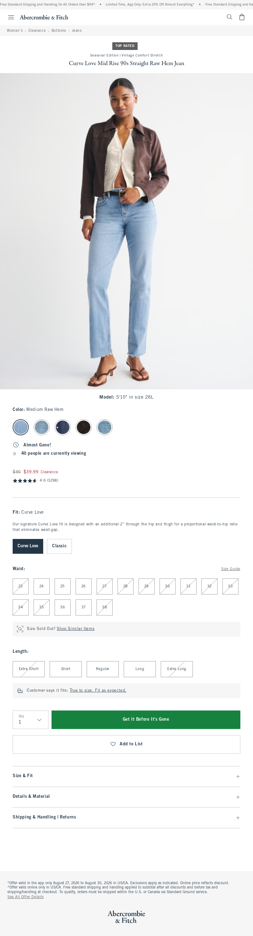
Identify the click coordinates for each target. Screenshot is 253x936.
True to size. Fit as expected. (98, 691)
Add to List (131, 744)
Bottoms (59, 31)
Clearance (37, 31)
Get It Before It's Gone (146, 720)
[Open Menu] (8, 17)
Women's (15, 31)
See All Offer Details (25, 897)
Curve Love (28, 546)
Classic (59, 546)
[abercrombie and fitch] (44, 17)
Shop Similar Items (75, 629)
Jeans (77, 31)
